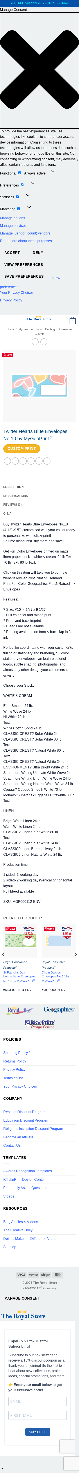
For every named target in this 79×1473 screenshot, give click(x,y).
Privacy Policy (11, 300)
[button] (39, 70)
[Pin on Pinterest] (39, 461)
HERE (52, 3)
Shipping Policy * (16, 1053)
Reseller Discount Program (24, 1112)
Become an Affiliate (18, 1137)
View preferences (23, 265)
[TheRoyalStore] (39, 318)
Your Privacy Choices (17, 292)
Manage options (12, 218)
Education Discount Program (25, 1120)
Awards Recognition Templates (27, 1171)
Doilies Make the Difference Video (29, 1238)
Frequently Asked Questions (25, 1188)
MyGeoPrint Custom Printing (36, 329)
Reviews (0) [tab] (12, 504)
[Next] (75, 963)
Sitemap (9, 1247)
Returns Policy (14, 1061)
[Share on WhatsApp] (7, 461)
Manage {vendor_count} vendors (25, 233)
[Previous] (3, 963)
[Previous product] (43, 341)
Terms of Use (13, 1078)
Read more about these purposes (26, 241)
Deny (38, 253)
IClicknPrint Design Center (24, 1179)
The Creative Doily (17, 1230)
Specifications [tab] (15, 496)
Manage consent (22, 1298)
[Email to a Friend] (31, 461)
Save (9, 354)
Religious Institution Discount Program (33, 1129)
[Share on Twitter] (23, 461)
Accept (12, 253)
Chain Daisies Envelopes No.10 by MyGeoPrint (56, 977)
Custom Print (22, 448)
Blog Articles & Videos (20, 1222)
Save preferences (24, 276)
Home (10, 329)
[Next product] (35, 341)
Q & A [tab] (7, 513)
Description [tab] (13, 487)
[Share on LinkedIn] (46, 461)
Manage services (13, 226)
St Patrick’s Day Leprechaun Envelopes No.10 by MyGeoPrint (19, 977)
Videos (8, 1196)
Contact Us (12, 1145)
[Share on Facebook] (15, 461)
